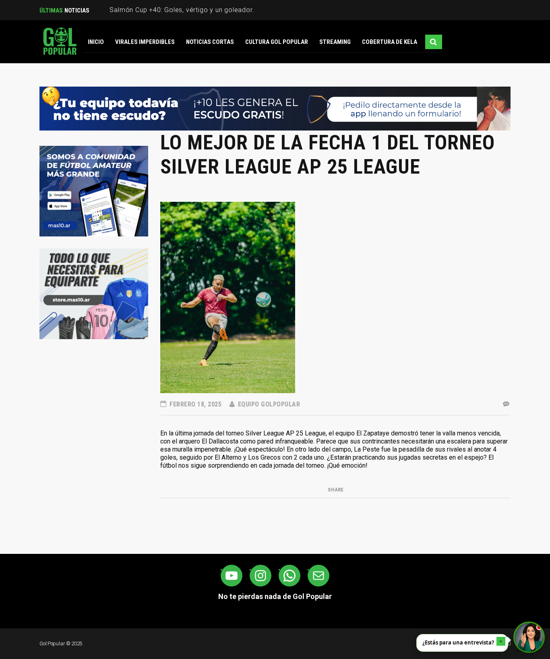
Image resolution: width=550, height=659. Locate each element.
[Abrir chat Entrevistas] (529, 637)
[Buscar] (433, 42)
